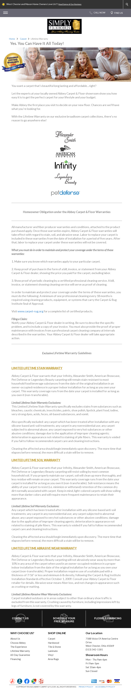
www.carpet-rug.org (30, 311)
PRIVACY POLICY (86, 687)
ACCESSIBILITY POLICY (105, 687)
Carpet (23, 39)
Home (12, 39)
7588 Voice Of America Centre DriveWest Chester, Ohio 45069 (102, 642)
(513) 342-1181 (94, 649)
